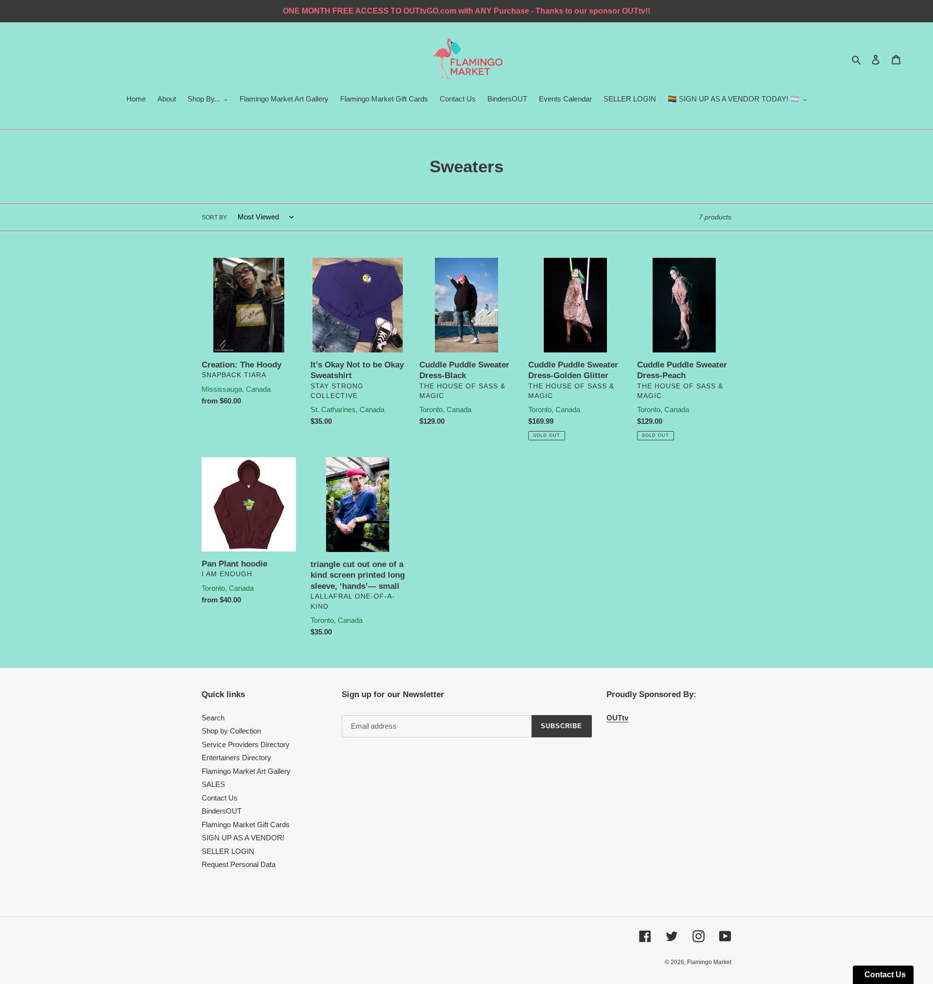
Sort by (214, 217)
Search (213, 718)
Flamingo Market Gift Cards (246, 824)
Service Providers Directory (246, 744)
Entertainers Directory (236, 757)
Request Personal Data (239, 864)
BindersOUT (222, 811)
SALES (213, 784)
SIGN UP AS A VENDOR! (243, 838)
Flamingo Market (709, 962)
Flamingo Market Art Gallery (246, 771)
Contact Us (220, 798)
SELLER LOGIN (228, 851)
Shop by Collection (231, 731)
